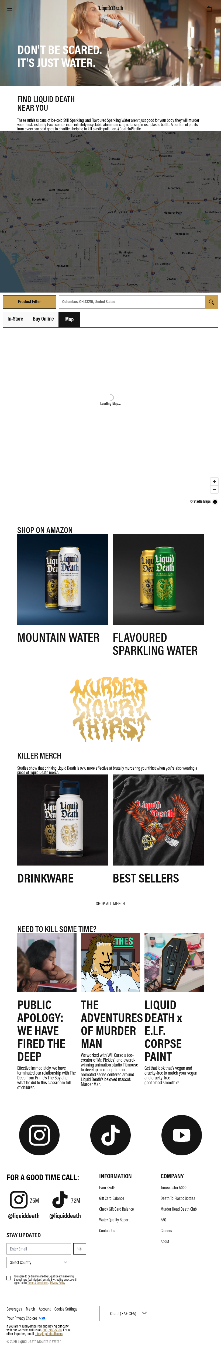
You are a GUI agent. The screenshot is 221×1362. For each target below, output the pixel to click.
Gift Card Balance (111, 1198)
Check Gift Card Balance (116, 1209)
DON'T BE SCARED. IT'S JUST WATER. (59, 55)
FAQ (163, 1220)
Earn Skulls (107, 1187)
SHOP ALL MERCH (110, 903)
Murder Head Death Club (179, 1209)
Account (45, 1309)
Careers (166, 1230)
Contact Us (107, 1230)
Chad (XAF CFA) (123, 1313)
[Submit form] (80, 1248)
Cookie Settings (65, 1309)
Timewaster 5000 (174, 1187)
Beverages (14, 1309)
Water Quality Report (114, 1220)
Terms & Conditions (37, 1282)
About (165, 1241)
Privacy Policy (57, 1282)
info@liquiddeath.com (49, 1333)
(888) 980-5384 (52, 1330)
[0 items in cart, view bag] (209, 8)
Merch (30, 1309)
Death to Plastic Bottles (178, 1198)
